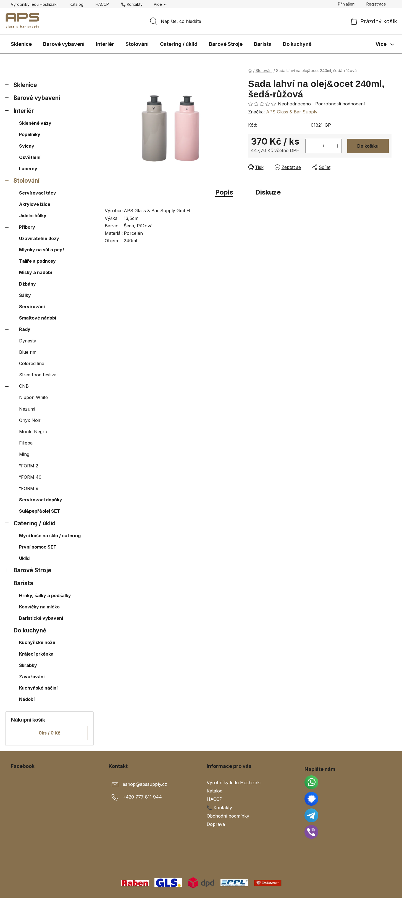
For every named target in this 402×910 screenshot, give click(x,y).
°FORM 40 (30, 477)
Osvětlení (29, 157)
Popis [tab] (224, 192)
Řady (24, 329)
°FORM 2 (28, 466)
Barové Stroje (32, 570)
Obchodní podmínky (228, 816)
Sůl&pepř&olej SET (39, 511)
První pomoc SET (38, 547)
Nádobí (27, 699)
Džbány (27, 284)
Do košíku (368, 146)
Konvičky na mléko (39, 607)
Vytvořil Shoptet (375, 904)
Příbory (27, 227)
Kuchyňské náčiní (38, 688)
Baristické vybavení (41, 618)
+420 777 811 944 (142, 797)
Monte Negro (33, 431)
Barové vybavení (37, 97)
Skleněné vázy (35, 123)
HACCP (102, 4)
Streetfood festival (38, 374)
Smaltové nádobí (37, 318)
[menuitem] (21, 44)
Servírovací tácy (37, 193)
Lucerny (28, 168)
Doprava (216, 824)
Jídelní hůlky (32, 215)
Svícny (26, 146)
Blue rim (27, 352)
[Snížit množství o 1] (310, 146)
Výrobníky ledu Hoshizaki (34, 4)
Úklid (24, 558)
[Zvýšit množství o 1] (337, 146)
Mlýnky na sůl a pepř (41, 249)
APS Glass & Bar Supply (291, 112)
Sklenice (25, 84)
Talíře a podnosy (37, 261)
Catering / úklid (35, 523)
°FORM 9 (28, 488)
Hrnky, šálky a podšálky (45, 595)
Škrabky (28, 665)
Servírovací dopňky (40, 499)
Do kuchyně (30, 630)
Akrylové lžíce (34, 204)
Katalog (76, 4)
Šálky (25, 295)
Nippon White (33, 397)
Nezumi (27, 409)
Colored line (31, 363)
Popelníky (29, 134)
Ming (24, 454)
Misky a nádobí (35, 272)
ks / (49, 733)
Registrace (376, 4)
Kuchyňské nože (37, 642)
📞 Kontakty (132, 4)
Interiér (24, 110)
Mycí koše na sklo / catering (50, 535)
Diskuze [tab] (268, 192)
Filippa (26, 443)
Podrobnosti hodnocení (340, 104)
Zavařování (31, 676)
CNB (24, 386)
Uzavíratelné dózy (39, 238)
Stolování (26, 180)
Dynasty (27, 341)
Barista (23, 583)
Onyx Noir (30, 420)
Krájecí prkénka (36, 654)
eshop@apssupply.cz (145, 784)
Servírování (32, 306)
